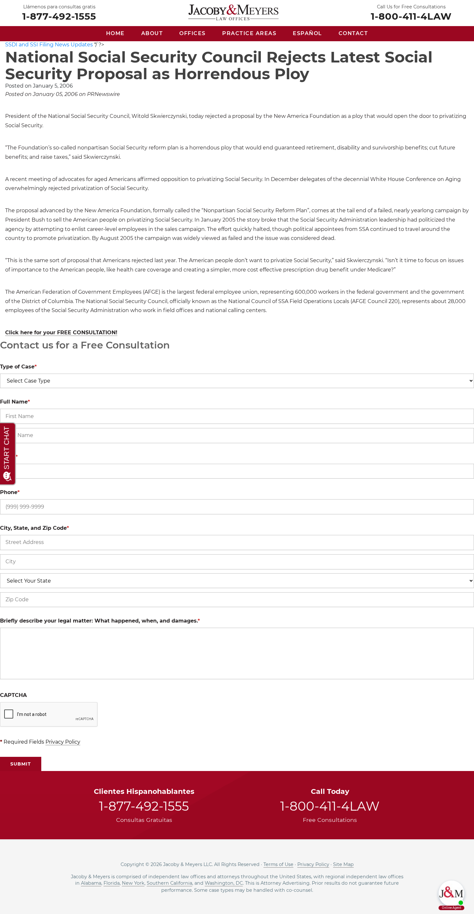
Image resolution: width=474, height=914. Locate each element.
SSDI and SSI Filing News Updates (49, 45)
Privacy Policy (62, 742)
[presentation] (49, 714)
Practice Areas (249, 33)
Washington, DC (224, 883)
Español (307, 33)
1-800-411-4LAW (411, 16)
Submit (20, 764)
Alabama (91, 883)
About (152, 33)
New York (133, 883)
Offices (192, 33)
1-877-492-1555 (59, 16)
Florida (112, 883)
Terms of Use (278, 864)
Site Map (343, 864)
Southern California (169, 883)
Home (115, 33)
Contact (353, 33)
